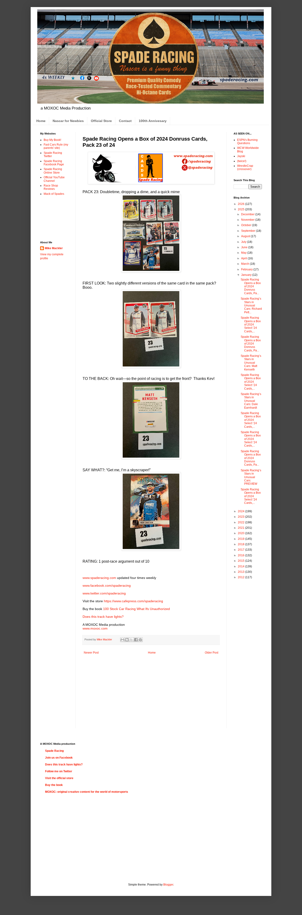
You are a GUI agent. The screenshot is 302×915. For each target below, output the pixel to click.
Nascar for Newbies (68, 121)
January (246, 275)
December (248, 214)
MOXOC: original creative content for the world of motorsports (86, 791)
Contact (125, 121)
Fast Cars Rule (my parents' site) (56, 146)
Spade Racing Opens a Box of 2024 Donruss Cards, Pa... (251, 286)
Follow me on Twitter (58, 771)
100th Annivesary (153, 121)
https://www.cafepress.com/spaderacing (133, 601)
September (248, 230)
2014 (241, 566)
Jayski (241, 156)
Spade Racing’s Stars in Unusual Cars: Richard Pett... (251, 305)
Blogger (168, 884)
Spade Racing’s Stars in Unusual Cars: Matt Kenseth (251, 362)
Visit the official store (59, 778)
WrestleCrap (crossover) (245, 167)
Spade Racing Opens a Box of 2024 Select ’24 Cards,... (251, 324)
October (246, 225)
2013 (241, 571)
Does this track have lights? (103, 616)
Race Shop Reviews (51, 187)
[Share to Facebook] (136, 639)
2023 (241, 516)
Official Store (101, 121)
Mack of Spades (54, 193)
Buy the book (54, 785)
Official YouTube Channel (54, 179)
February (247, 269)
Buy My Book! (52, 140)
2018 (241, 544)
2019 (241, 539)
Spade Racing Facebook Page (54, 162)
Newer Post (91, 652)
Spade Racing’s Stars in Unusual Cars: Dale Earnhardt (251, 400)
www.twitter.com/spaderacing (104, 593)
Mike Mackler (54, 248)
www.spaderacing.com (99, 578)
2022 (241, 522)
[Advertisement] (55, 218)
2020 (241, 533)
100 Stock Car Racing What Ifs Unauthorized (136, 609)
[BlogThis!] (127, 639)
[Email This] (122, 639)
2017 (241, 549)
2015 (241, 560)
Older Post (211, 652)
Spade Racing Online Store (53, 170)
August (246, 236)
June (244, 247)
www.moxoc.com (95, 628)
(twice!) (241, 161)
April (244, 258)
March (245, 263)
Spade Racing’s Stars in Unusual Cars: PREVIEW (251, 477)
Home (41, 121)
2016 (241, 555)
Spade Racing (54, 750)
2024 (241, 511)
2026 (241, 204)
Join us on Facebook (59, 757)
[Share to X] (131, 639)
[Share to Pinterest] (140, 639)
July (244, 242)
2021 (241, 527)
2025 (241, 209)
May (244, 252)
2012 (241, 577)
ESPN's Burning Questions (247, 141)
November (248, 219)
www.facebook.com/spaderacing (107, 585)
